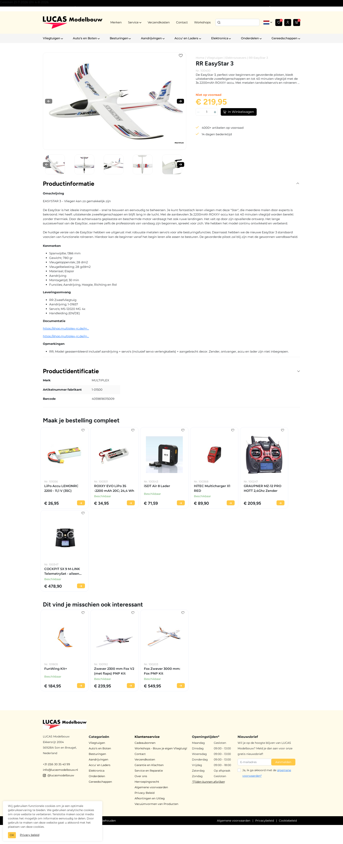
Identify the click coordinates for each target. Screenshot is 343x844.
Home (200, 58)
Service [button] (133, 22)
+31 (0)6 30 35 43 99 (56, 764)
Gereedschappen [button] (284, 38)
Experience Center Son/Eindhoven (66, 8)
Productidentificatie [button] (71, 371)
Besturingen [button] (119, 38)
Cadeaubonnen (145, 743)
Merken (116, 22)
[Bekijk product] (81, 502)
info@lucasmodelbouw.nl (60, 770)
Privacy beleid (29, 835)
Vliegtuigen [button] (51, 38)
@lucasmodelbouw (60, 775)
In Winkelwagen (241, 112)
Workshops (202, 22)
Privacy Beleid (144, 793)
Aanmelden (283, 762)
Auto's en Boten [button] (85, 38)
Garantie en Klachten (149, 765)
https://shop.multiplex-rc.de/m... (66, 328)
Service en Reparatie (149, 770)
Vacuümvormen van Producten (156, 804)
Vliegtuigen (215, 58)
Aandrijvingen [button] (151, 38)
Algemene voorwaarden (151, 787)
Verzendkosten (159, 22)
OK (12, 835)
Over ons (141, 776)
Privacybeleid (264, 820)
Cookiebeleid (288, 820)
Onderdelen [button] (250, 38)
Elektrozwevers (235, 58)
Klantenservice (147, 737)
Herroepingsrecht (147, 781)
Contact (182, 22)
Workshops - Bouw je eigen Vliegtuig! (161, 748)
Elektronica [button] (219, 38)
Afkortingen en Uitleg (150, 798)
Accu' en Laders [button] (186, 38)
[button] (48, 101)
